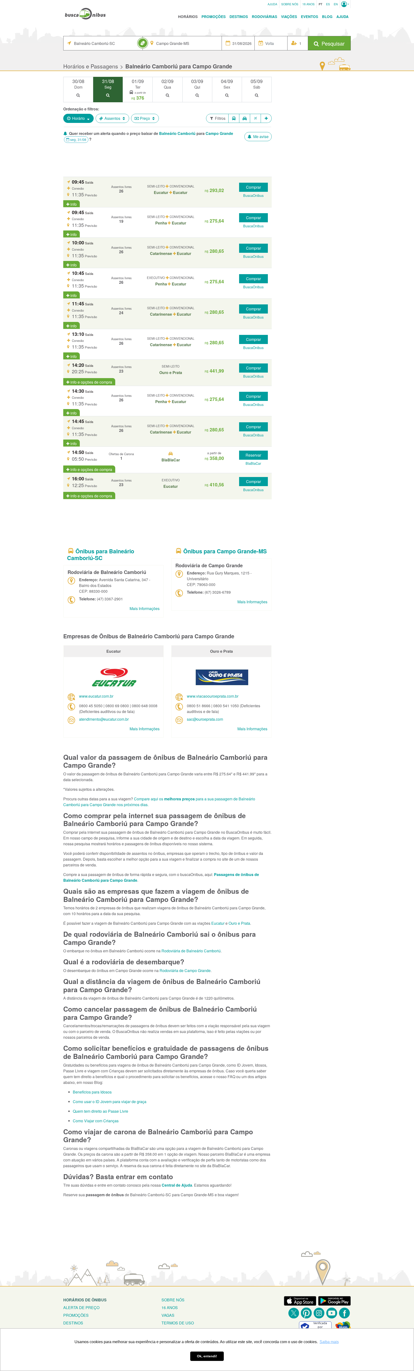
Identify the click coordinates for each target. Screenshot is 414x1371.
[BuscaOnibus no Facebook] (344, 1313)
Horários (188, 16)
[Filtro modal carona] (244, 118)
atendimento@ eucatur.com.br (104, 719)
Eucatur (217, 923)
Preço (145, 118)
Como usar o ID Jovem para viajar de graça (109, 1101)
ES (328, 4)
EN (336, 4)
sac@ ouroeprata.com (205, 719)
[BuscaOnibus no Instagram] (319, 1313)
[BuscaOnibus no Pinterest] (306, 1313)
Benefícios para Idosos (92, 1092)
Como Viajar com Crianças (96, 1120)
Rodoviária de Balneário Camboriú (191, 951)
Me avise (260, 136)
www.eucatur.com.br (96, 696)
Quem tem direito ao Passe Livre (100, 1111)
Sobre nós (172, 1300)
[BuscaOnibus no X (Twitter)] (293, 1313)
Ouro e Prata (239, 923)
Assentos (112, 118)
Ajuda (272, 4)
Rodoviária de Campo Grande (185, 970)
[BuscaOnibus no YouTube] (331, 1313)
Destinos (239, 16)
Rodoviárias (264, 16)
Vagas (167, 1315)
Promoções (213, 16)
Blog (327, 16)
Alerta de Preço (81, 1307)
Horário (78, 118)
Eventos (309, 16)
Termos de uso (177, 1323)
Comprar (253, 187)
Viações (289, 16)
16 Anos (308, 4)
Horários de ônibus (85, 1300)
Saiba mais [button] (329, 1342)
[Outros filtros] (266, 118)
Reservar (253, 455)
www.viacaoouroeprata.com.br (212, 696)
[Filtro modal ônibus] (233, 118)
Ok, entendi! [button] (207, 1356)
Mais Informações (145, 608)
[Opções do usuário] (345, 4)
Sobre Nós (289, 4)
